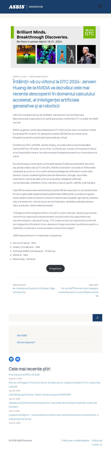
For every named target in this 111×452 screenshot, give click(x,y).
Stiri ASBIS (22, 335)
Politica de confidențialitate (75, 440)
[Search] (97, 317)
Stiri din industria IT (38, 76)
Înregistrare (56, 268)
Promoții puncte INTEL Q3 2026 (24, 374)
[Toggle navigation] (100, 6)
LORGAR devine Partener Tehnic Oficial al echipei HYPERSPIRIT (40, 394)
